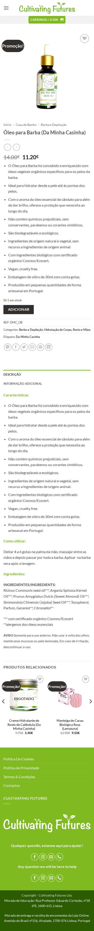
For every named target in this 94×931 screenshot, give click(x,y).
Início (7, 125)
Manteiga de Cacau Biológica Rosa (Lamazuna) (70, 724)
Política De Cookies (18, 759)
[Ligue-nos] (59, 857)
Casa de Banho (26, 125)
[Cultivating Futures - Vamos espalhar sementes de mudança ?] (47, 8)
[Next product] (7, 147)
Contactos (11, 785)
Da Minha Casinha (28, 337)
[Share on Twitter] (24, 347)
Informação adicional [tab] (22, 383)
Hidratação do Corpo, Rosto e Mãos (67, 330)
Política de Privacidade (21, 768)
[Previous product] (16, 147)
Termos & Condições (19, 777)
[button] (6, 7)
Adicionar (18, 309)
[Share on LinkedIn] (48, 347)
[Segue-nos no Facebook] (34, 857)
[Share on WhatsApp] (7, 347)
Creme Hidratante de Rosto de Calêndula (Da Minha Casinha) (24, 724)
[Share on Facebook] (16, 347)
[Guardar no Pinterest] (40, 347)
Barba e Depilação (54, 125)
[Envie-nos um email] (51, 857)
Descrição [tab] (12, 374)
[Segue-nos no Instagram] (43, 857)
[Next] (90, 710)
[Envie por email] (32, 347)
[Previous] (3, 710)
